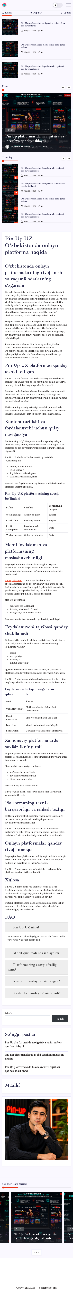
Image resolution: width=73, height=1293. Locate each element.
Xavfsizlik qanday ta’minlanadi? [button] (36, 993)
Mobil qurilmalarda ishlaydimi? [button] (36, 953)
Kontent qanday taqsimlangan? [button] (36, 981)
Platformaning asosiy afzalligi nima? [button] (32, 967)
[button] (58, 5)
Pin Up (13, 580)
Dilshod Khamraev (27, 146)
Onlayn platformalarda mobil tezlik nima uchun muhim (43, 46)
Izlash (8, 1013)
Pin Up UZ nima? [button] (26, 927)
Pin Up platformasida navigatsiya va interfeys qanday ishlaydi (43, 24)
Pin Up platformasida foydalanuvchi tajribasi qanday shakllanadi (42, 67)
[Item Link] (10, 27)
